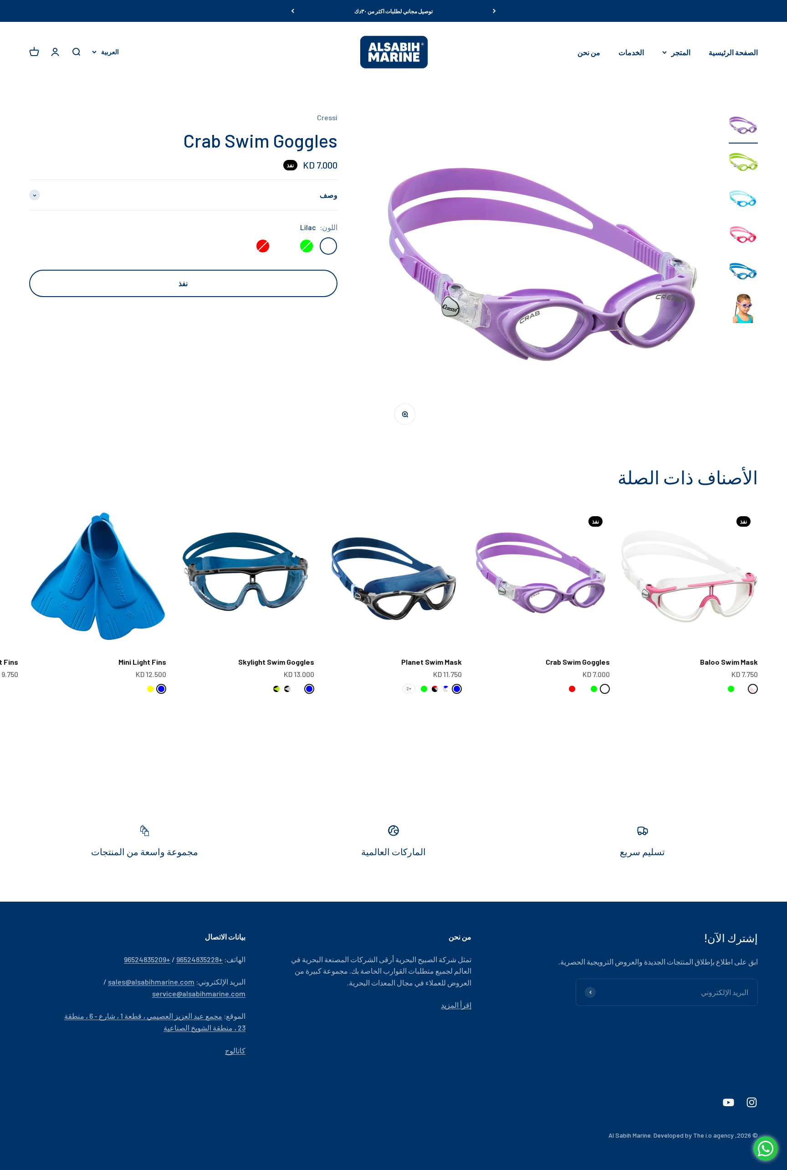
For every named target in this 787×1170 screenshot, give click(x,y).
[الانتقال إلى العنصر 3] (743, 200)
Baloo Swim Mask (729, 661)
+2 (408, 688)
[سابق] (494, 10)
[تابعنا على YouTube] (728, 1102)
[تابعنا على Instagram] (752, 1102)
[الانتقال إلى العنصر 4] (743, 237)
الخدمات (631, 52)
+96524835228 (199, 959)
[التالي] (292, 10)
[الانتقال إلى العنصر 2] (743, 164)
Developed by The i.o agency (694, 1135)
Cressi (327, 117)
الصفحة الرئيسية (733, 52)
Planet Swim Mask (431, 661)
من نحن (588, 52)
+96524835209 (147, 959)
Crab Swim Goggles (578, 661)
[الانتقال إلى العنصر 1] (743, 128)
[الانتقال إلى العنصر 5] (743, 273)
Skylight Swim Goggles (276, 661)
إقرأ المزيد (456, 1005)
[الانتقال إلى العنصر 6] (743, 310)
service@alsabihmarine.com (198, 993)
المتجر (680, 52)
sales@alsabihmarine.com (151, 981)
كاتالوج (235, 1050)
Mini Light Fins (142, 661)
